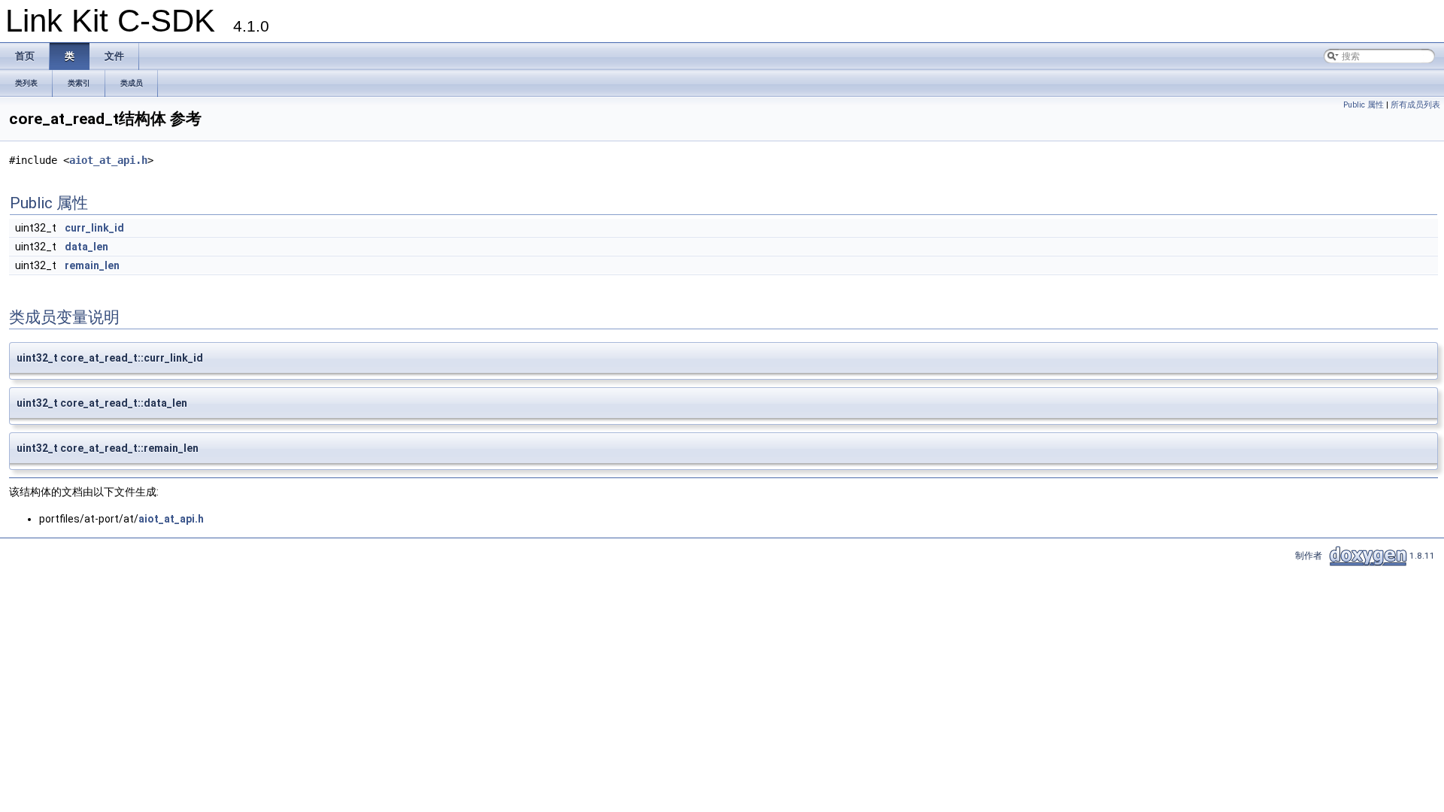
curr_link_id (94, 228)
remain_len (92, 265)
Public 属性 (1363, 105)
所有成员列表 (1415, 105)
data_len (86, 247)
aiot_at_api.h (108, 160)
